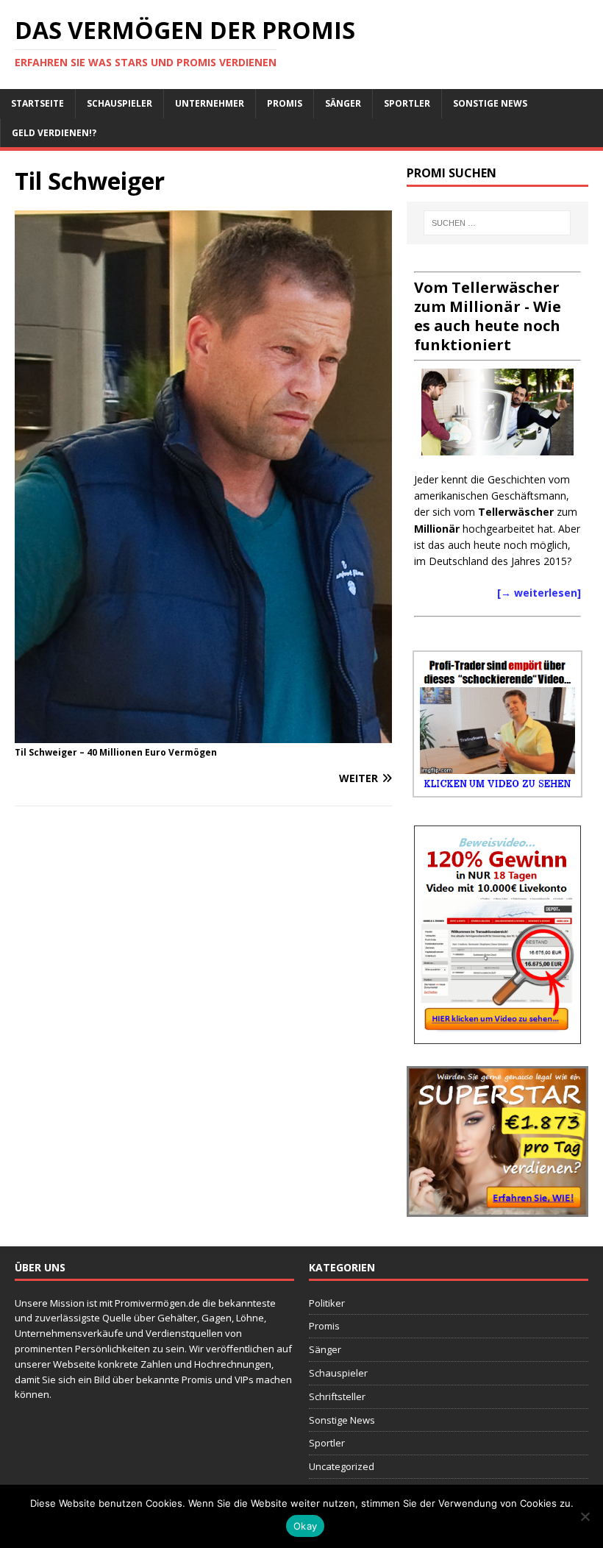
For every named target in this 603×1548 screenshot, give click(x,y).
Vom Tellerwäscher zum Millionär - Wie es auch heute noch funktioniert (487, 316)
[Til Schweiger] (203, 734)
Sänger (343, 103)
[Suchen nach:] (497, 222)
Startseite (37, 103)
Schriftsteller (337, 1396)
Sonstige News (490, 103)
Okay (305, 1526)
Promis (284, 103)
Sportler (407, 103)
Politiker (327, 1303)
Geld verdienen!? (54, 133)
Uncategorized (341, 1466)
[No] (584, 1516)
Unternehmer (209, 103)
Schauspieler (119, 103)
